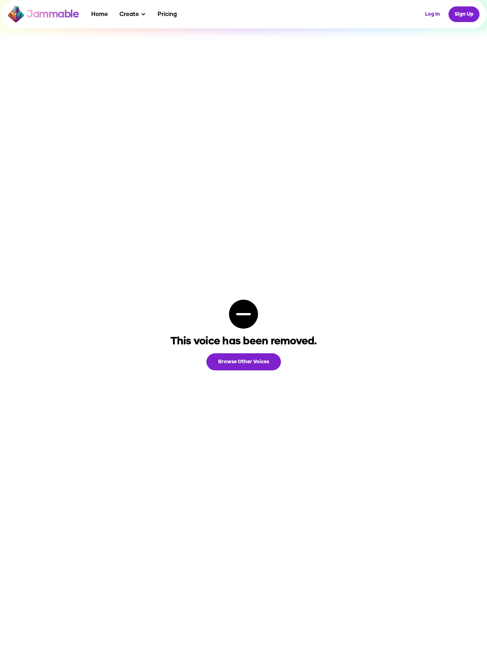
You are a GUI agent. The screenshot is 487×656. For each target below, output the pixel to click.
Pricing (167, 14)
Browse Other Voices (243, 361)
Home (99, 14)
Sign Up (464, 14)
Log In (432, 14)
